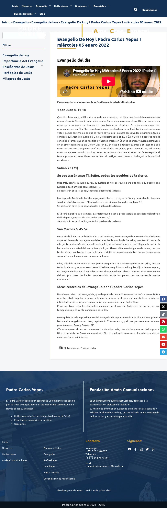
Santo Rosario (51, 472)
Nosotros (27, 6)
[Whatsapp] (163, 329)
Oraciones (81, 6)
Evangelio (41, 6)
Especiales (99, 6)
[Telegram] (163, 352)
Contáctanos (9, 454)
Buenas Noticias (23, 13)
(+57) (88, 451)
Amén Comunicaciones (14, 460)
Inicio (15, 6)
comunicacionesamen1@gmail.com (105, 465)
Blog (42, 13)
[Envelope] (163, 337)
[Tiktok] (163, 314)
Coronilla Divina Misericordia (59, 478)
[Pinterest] (163, 322)
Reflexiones (61, 6)
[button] (135, 10)
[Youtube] (163, 344)
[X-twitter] (163, 306)
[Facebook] (163, 299)
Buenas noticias (52, 448)
